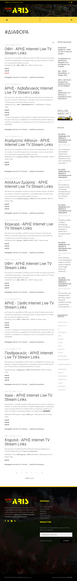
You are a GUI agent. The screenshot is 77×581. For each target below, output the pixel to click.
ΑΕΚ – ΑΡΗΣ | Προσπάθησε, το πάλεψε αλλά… (63, 73)
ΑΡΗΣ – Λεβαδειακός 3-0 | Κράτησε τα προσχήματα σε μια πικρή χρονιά (64, 94)
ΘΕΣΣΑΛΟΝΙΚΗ (62, 356)
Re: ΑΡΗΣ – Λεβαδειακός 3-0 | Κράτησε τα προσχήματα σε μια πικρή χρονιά (64, 138)
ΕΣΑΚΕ (60, 346)
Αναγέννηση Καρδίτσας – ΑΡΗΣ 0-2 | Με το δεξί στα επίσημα (65, 50)
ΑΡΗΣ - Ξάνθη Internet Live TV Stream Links (29, 305)
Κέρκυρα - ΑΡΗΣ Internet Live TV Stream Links (29, 226)
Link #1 (7, 68)
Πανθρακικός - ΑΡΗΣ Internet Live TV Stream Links (29, 355)
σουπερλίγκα (62, 390)
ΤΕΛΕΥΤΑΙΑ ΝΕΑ (45, 516)
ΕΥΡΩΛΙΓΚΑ (61, 349)
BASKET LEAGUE (62, 322)
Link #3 (7, 73)
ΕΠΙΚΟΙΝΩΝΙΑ (44, 518)
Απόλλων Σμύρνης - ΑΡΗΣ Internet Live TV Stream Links (29, 184)
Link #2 (7, 71)
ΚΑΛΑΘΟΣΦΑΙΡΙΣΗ (63, 359)
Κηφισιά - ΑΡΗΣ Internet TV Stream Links (27, 442)
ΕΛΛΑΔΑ (60, 342)
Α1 (59, 329)
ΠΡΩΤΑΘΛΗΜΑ (62, 376)
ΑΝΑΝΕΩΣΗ (46, 411)
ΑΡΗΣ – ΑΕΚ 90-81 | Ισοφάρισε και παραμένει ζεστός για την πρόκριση (64, 83)
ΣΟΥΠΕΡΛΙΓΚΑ (62, 379)
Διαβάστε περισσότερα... (37, 77)
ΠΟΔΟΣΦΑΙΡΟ (45, 509)
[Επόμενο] (37, 472)
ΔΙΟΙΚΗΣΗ (61, 339)
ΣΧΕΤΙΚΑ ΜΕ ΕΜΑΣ (46, 507)
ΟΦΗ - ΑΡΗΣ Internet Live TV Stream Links (28, 51)
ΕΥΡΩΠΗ (60, 353)
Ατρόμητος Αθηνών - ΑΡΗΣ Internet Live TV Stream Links (29, 142)
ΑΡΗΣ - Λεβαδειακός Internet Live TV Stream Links (29, 90)
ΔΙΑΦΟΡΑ (43, 513)
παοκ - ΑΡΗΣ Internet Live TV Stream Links (28, 397)
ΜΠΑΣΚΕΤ (61, 373)
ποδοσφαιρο (62, 386)
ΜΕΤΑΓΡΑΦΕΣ (62, 369)
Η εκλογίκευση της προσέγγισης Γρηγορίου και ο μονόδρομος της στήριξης (64, 62)
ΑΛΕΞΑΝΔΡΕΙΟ (62, 332)
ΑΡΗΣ (59, 336)
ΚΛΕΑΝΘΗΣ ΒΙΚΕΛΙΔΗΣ (64, 364)
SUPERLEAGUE (62, 325)
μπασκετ (60, 383)
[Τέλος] (42, 472)
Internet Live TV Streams (20, 77)
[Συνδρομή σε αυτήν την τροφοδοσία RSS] (53, 42)
